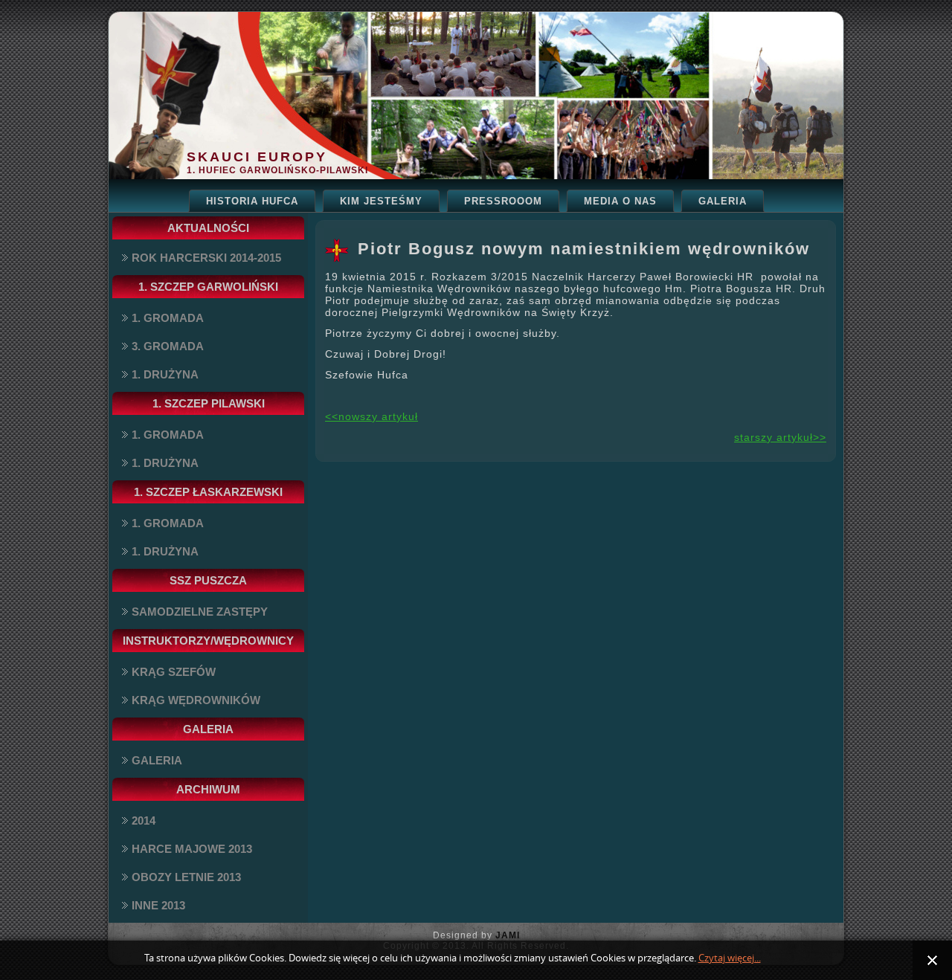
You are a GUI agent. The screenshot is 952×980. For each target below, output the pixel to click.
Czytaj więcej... (729, 958)
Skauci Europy (257, 156)
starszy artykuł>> (780, 437)
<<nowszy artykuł (371, 416)
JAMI (507, 935)
